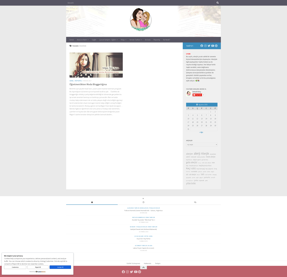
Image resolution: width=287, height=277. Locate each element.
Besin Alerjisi (144, 208)
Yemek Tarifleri (134, 40)
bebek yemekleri (201, 157)
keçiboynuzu (193, 165)
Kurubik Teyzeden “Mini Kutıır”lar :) (143, 220)
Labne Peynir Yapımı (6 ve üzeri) (143, 248)
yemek (193, 177)
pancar (200, 171)
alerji (197, 153)
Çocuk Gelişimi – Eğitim (107, 40)
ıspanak (201, 180)
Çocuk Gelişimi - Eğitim (141, 236)
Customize (15, 267)
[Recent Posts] (143, 202)
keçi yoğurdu (209, 169)
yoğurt (201, 177)
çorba (196, 180)
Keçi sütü (191, 168)
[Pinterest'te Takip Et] (216, 45)
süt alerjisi (192, 174)
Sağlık (94, 40)
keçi (187, 166)
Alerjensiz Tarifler (133, 208)
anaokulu (213, 154)
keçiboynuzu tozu (205, 165)
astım (188, 157)
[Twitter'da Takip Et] (209, 45)
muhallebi (194, 171)
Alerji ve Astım (82, 40)
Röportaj (157, 40)
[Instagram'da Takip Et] (205, 45)
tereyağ (214, 174)
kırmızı (188, 171)
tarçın (198, 174)
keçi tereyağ (201, 169)
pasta (204, 171)
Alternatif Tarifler (141, 245)
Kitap (123, 40)
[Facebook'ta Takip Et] (201, 45)
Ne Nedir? (166, 40)
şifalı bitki (191, 183)
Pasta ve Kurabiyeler (138, 217)
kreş (215, 169)
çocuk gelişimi (189, 180)
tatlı (202, 174)
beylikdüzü (189, 160)
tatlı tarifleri (208, 174)
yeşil (197, 177)
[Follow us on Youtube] (212, 45)
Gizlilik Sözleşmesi (133, 263)
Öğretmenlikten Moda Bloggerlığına (88, 84)
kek (213, 162)
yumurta (207, 177)
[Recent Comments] (195, 202)
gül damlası (205, 160)
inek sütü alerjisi (206, 163)
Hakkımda (147, 263)
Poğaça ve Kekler (154, 208)
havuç (199, 163)
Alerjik (205, 153)
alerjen (189, 153)
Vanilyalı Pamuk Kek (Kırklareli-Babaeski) (143, 229)
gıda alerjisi (191, 162)
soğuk (212, 171)
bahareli (193, 157)
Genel (71, 40)
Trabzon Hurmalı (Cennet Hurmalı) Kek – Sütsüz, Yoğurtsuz (143, 210)
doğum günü (197, 160)
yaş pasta (188, 177)
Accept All (60, 267)
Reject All (38, 267)
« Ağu (201, 132)
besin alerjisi (210, 156)
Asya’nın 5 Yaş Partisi (143, 239)
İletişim (157, 263)
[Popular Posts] (92, 202)
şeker (206, 180)
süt (187, 174)
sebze (208, 171)
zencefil (213, 177)
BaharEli (71, 3)
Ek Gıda (147, 40)
